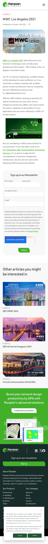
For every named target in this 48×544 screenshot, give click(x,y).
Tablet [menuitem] (5, 503)
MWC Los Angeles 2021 (13, 60)
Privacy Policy (27, 523)
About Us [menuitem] (29, 492)
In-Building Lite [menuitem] (8, 498)
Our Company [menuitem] (32, 488)
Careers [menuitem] (29, 501)
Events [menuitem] (28, 498)
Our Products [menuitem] (9, 488)
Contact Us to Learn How (24, 410)
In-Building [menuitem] (7, 495)
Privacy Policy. (33, 231)
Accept (20, 535)
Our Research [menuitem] (31, 503)
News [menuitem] (28, 495)
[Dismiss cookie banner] (41, 510)
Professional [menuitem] (7, 492)
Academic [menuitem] (6, 501)
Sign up (24, 463)
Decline (35, 535)
